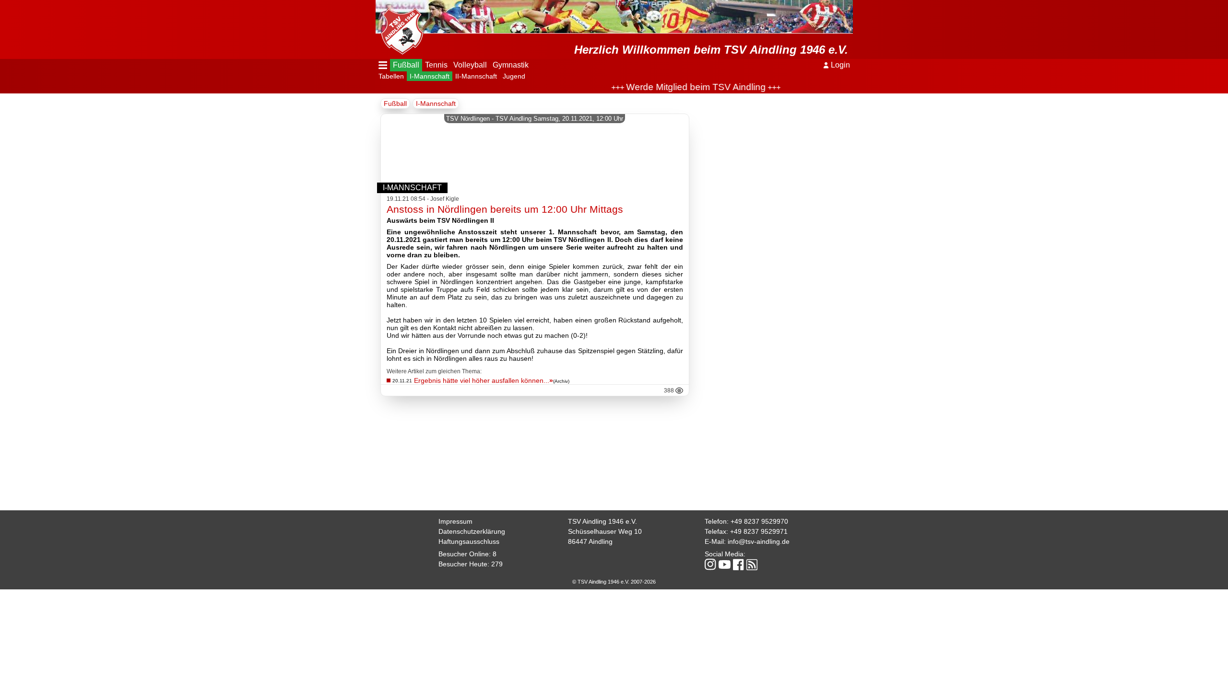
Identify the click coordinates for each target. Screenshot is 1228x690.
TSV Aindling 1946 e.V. (602, 521)
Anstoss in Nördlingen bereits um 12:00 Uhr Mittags (505, 209)
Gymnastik (511, 65)
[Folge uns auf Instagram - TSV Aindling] (710, 565)
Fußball (406, 65)
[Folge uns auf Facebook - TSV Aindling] (738, 565)
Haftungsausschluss (468, 541)
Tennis (436, 65)
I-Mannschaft (429, 76)
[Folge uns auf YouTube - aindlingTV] (725, 565)
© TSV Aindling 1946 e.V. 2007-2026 (614, 582)
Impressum (455, 521)
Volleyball (470, 65)
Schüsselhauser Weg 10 (605, 531)
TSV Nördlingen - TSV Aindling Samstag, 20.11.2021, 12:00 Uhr (534, 118)
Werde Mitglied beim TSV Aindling (679, 87)
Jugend (514, 76)
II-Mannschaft (476, 76)
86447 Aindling (590, 541)
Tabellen (391, 76)
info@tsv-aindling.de (759, 541)
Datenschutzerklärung (471, 531)
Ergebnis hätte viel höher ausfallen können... (483, 380)
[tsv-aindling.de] (400, 29)
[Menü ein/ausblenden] (383, 65)
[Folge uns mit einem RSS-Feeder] (751, 565)
